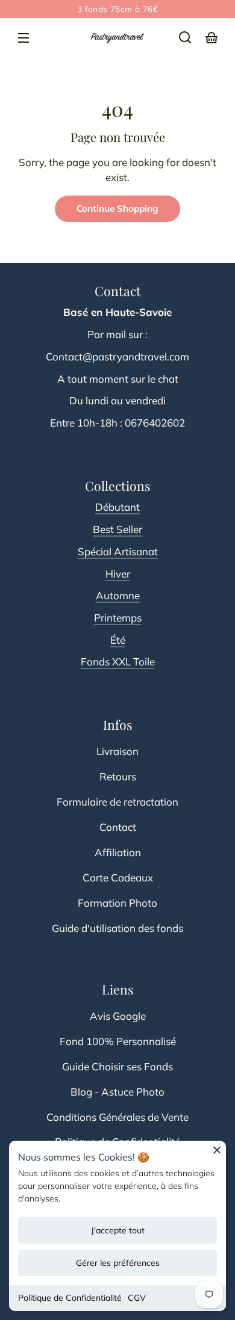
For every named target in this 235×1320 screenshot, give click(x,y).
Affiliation (118, 852)
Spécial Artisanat (118, 551)
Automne (118, 595)
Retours (117, 776)
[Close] (217, 1154)
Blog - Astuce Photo (117, 1091)
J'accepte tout (118, 1230)
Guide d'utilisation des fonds (117, 928)
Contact (117, 827)
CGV (137, 1297)
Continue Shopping (117, 208)
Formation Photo (117, 902)
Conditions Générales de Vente (117, 1117)
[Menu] (23, 37)
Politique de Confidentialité (70, 1297)
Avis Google (118, 1016)
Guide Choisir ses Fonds (117, 1066)
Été (117, 640)
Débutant (117, 507)
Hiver (117, 573)
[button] (185, 37)
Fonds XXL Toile (118, 661)
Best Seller (117, 529)
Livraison (117, 751)
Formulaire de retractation (117, 801)
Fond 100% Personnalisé (118, 1041)
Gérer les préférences (118, 1262)
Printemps (118, 617)
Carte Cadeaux (118, 877)
